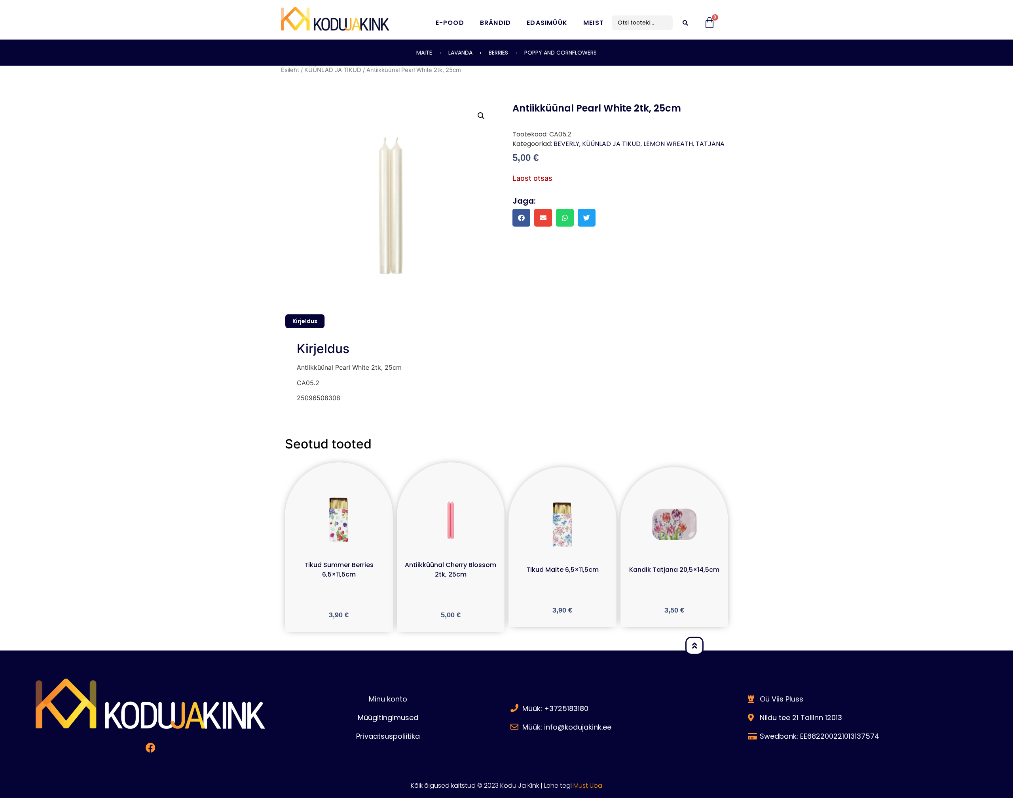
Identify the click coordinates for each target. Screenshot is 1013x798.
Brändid (495, 22)
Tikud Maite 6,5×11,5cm (562, 569)
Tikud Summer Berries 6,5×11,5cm (339, 569)
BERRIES (498, 53)
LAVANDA (460, 53)
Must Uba (587, 785)
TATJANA (710, 143)
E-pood (450, 22)
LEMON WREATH (668, 143)
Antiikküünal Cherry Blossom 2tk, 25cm (450, 569)
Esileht (290, 70)
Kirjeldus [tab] (304, 321)
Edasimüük (547, 22)
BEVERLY (566, 143)
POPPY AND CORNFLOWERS (560, 53)
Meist (593, 22)
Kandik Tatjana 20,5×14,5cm (674, 569)
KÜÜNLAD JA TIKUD (332, 70)
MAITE (424, 53)
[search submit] (685, 23)
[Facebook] (150, 748)
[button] (481, 116)
